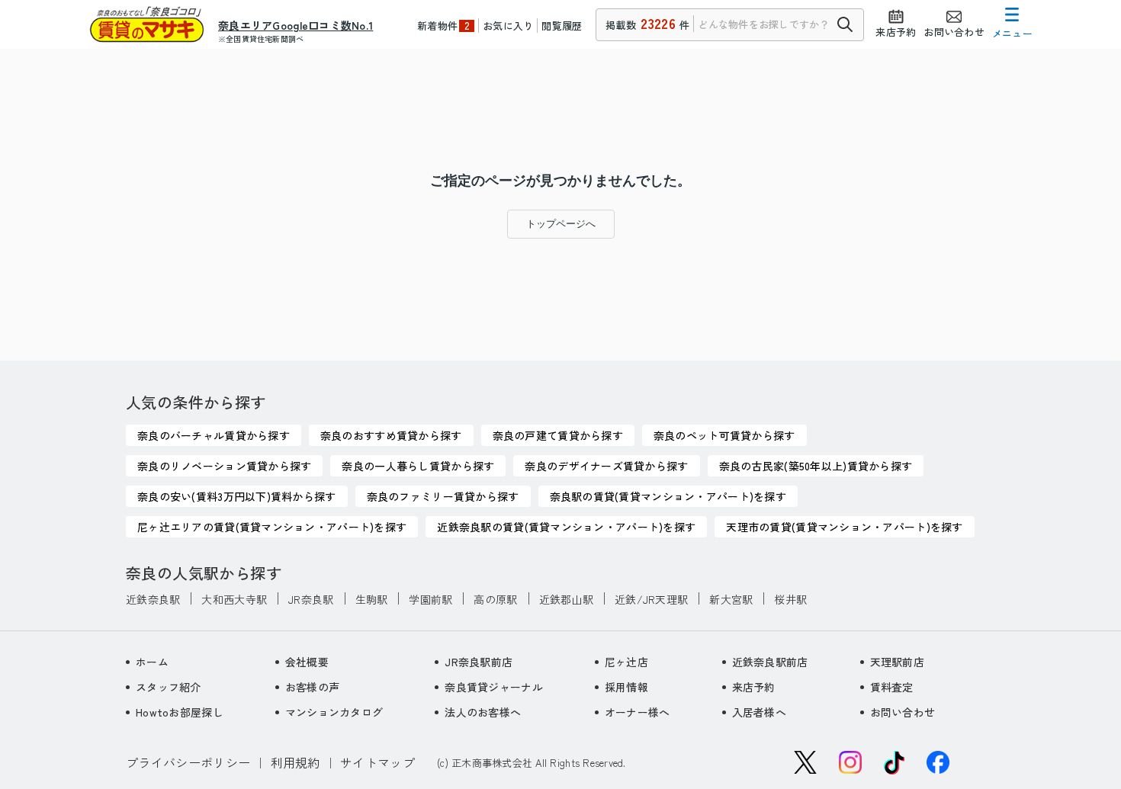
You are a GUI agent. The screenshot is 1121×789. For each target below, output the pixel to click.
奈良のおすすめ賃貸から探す (391, 435)
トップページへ (561, 223)
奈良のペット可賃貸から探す (724, 435)
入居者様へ (759, 712)
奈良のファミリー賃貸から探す (443, 496)
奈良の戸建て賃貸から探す (558, 435)
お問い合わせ (903, 712)
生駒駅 (371, 599)
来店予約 (754, 686)
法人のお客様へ (483, 712)
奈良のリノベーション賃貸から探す (224, 465)
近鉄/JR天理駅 (651, 599)
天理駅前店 (897, 661)
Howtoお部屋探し (179, 712)
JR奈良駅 (310, 599)
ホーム (152, 661)
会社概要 (307, 661)
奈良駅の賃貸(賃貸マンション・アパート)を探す (668, 496)
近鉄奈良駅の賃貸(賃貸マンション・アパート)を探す (566, 526)
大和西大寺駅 (234, 599)
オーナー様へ (637, 712)
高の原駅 (495, 599)
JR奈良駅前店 (478, 661)
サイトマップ (377, 762)
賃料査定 (892, 686)
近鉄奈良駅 (153, 599)
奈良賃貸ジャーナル (494, 686)
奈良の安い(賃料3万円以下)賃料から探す (236, 496)
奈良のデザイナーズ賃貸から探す (606, 465)
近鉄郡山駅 (566, 599)
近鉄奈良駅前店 (770, 661)
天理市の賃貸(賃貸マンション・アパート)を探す (844, 526)
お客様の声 (312, 686)
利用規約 (295, 762)
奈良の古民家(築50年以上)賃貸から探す (816, 465)
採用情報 (626, 686)
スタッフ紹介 (168, 686)
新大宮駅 (731, 599)
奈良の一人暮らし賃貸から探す (418, 465)
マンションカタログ (334, 712)
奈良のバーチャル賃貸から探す (213, 435)
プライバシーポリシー (188, 762)
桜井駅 (790, 599)
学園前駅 (430, 599)
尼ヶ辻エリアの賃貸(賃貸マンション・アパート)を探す (271, 526)
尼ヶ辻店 (626, 661)
